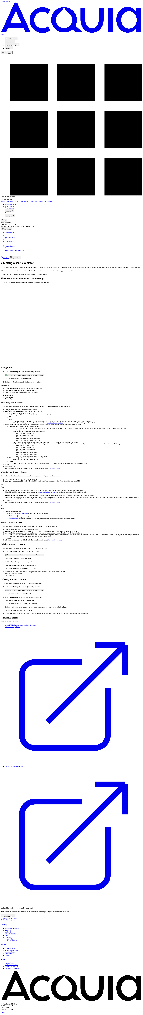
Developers (8, 213)
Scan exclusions (9, 246)
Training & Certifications (12, 968)
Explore (3, 944)
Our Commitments (10, 934)
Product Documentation (12, 966)
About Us (8, 930)
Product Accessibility (11, 965)
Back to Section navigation (9, 918)
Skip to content (5, 1)
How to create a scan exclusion (14, 250)
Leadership (8, 932)
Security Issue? (9, 937)
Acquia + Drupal (10, 952)
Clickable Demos (10, 948)
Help (5, 221)
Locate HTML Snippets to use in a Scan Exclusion (20, 625)
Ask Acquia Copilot (9, 916)
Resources (8, 42)
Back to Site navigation (8, 920)
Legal (6, 935)
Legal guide (8, 216)
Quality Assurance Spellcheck (18, 513)
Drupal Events (9, 953)
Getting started (9, 206)
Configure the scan (10, 241)
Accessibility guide (10, 204)
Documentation (9, 208)
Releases (8, 211)
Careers (7, 955)
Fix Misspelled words (15, 518)
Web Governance (48, 201)
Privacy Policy (9, 939)
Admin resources (10, 237)
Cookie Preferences (11, 941)
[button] (73, 395)
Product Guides (9, 39)
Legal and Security (10, 45)
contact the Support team (55, 423)
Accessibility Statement (12, 928)
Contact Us (4, 1012)
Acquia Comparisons (11, 950)
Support (7, 48)
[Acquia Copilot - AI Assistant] (3, 52)
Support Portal (9, 963)
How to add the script (54, 468)
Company (4, 925)
